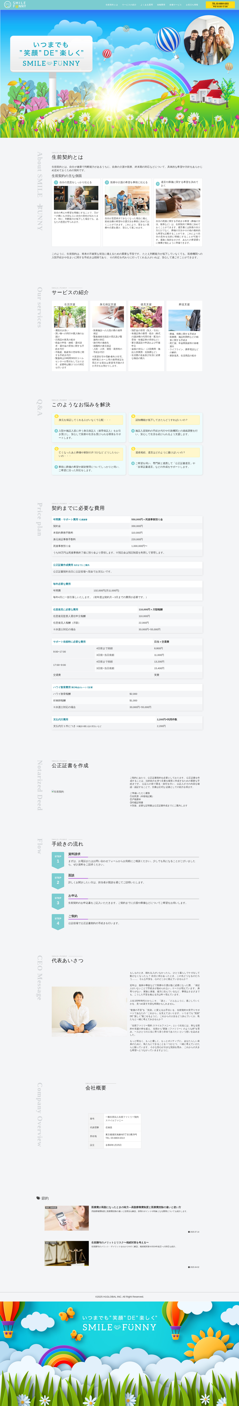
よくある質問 (147, 5)
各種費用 (161, 5)
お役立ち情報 (192, 5)
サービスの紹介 (129, 5)
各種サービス (175, 5)
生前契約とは (112, 5)
